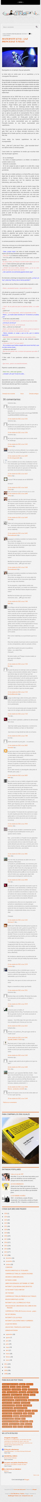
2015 (5, 1246)
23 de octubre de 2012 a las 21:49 (18, 1098)
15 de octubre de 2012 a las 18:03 (18, 745)
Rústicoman (20, 1411)
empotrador (29, 1424)
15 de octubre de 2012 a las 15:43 (18, 444)
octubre (8, 1264)
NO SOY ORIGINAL (10, 1314)
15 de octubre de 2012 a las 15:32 (18, 419)
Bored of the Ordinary (10, 1458)
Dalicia (10, 476)
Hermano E (11, 922)
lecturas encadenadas (8, 1419)
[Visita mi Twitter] (9, 19)
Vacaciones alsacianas (25, 1416)
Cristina (10, 966)
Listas (24, 1413)
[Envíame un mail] (20, 19)
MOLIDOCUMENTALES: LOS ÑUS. (14, 1299)
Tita (9, 716)
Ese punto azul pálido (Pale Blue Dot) (15, 1463)
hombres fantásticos (8, 1397)
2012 (5, 1255)
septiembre (9, 1334)
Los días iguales (27, 1405)
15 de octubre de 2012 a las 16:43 (18, 517)
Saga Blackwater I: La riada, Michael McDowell (17, 1451)
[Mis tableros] (31, 19)
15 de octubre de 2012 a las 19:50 (18, 824)
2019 (5, 1233)
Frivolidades (6, 1387)
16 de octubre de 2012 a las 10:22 (18, 1026)
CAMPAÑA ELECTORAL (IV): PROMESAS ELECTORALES (20, 1296)
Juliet (9, 519)
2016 (5, 1242)
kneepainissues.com (27, 1495)
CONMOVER (8, 1267)
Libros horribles (18, 1413)
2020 (5, 1229)
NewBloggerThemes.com (14, 1495)
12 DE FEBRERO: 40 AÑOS (18, 1196)
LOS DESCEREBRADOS (17, 1184)
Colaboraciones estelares (20, 1408)
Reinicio (6, 1471)
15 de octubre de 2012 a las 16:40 (18, 493)
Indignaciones (25, 1387)
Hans (9, 856)
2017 (5, 1239)
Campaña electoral (7, 1403)
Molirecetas (31, 1413)
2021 (5, 1226)
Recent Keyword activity (8, 1405)
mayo (7, 1347)
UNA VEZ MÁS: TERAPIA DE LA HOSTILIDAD (17, 1327)
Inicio (22, 394)
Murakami (5, 1424)
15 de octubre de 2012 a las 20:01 (18, 854)
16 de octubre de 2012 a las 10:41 (18, 1037)
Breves (23, 1419)
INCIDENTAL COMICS (10, 1456)
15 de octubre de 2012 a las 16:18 (18, 487)
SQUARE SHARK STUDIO (15, 1039)
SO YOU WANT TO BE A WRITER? (14, 1290)
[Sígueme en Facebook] (15, 19)
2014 (5, 1249)
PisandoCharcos (25, 1403)
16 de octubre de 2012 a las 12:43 (18, 1055)
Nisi (9, 666)
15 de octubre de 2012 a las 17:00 (18, 567)
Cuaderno (34, 1411)
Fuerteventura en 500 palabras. (10, 1421)
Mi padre (32, 1395)
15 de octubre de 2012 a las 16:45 (18, 533)
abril (7, 1350)
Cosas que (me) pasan (20, 1489)
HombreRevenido (13, 694)
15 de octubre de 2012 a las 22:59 (18, 964)
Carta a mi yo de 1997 (17, 1174)
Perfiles (18, 1387)
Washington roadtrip (16, 1395)
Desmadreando (12, 535)
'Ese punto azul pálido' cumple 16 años (15, 1464)
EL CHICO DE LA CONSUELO (12, 1469)
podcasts (24, 1389)
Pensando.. (22, 1384)
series (14, 1427)
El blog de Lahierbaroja (11, 1449)
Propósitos (27, 1411)
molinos (10, 826)
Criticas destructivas (12, 1392)
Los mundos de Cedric (8, 1400)
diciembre (9, 1258)
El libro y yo (30, 1384)
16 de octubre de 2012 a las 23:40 (18, 1087)
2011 (5, 1364)
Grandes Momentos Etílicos (21, 1397)
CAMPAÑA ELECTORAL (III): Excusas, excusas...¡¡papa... (21, 1311)
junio (7, 1344)
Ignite (31, 1421)
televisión (20, 1427)
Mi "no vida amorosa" (21, 1400)
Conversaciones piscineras (9, 1411)
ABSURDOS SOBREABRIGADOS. (14, 1277)
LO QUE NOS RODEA (11, 1324)
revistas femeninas (7, 1427)
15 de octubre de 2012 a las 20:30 (18, 880)
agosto (8, 1337)
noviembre (9, 1261)
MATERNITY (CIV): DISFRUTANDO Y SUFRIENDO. (19, 1321)
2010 (5, 1367)
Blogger (26, 1479)
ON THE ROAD (9, 1293)
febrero (8, 1357)
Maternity (25, 34)
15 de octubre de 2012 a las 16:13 (18, 474)
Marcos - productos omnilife (16, 1089)
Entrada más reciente (9, 394)
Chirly (9, 489)
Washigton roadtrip (14, 1424)
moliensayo (19, 1405)
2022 (5, 1223)
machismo (17, 1419)
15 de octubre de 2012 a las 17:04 (18, 664)
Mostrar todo (36, 1475)
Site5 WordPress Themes (17, 1493)
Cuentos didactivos (7, 1413)
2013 (5, 1252)
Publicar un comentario (10, 1102)
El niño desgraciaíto (13, 458)
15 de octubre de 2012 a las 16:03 (18, 456)
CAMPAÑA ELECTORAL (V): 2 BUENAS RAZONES (19, 1274)
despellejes (26, 1395)
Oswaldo (10, 747)
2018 (5, 1236)
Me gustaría (17, 1403)
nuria (9, 1006)
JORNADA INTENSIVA (11, 1330)
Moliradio (16, 1416)
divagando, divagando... (11, 1438)
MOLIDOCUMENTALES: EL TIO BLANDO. (16, 1270)
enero (8, 1360)
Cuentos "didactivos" (32, 1392)
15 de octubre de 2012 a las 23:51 (18, 990)
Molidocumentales (32, 1389)
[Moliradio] (26, 19)
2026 (5, 1213)
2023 (5, 1220)
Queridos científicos (33, 1400)
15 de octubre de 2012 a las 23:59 (18, 1004)
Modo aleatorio (6, 1389)
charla (22, 1424)
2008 (5, 1374)
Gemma (10, 446)
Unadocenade (22, 1392)
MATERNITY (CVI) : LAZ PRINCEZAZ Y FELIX (15, 40)
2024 (5, 1217)
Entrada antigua (33, 394)
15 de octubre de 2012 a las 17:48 (18, 736)
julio (7, 1341)
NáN (9, 603)
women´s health (28, 1427)
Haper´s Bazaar (24, 1421)
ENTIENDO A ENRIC (11, 1280)
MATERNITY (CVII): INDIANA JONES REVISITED (18, 1286)
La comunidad (6, 1395)
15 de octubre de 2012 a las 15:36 (18, 432)
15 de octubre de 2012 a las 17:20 (18, 692)
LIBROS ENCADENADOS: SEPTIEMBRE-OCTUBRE (19, 1283)
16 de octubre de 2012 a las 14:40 (18, 1067)
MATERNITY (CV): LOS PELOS (13, 1317)
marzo (8, 1354)
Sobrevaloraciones (7, 1416)
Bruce (4, 1392)
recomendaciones (16, 1389)
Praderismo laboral (8, 1408)
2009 (5, 1370)
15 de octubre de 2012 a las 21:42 (18, 920)
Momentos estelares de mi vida (10, 1384)
